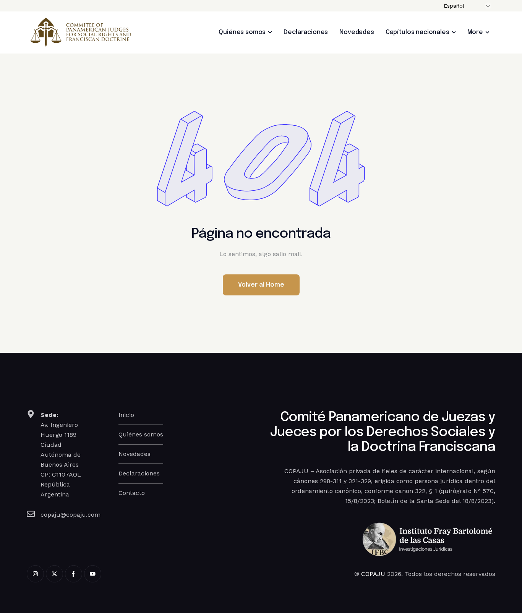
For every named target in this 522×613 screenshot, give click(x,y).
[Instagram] (35, 573)
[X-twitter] (54, 573)
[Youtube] (92, 573)
